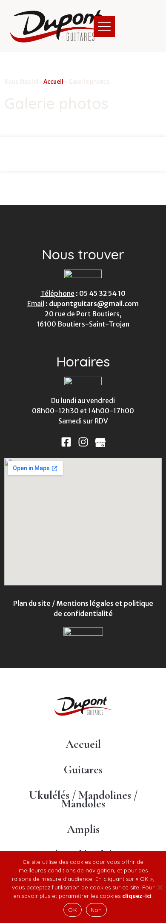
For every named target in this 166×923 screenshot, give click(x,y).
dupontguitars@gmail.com (94, 303)
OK (72, 909)
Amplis (83, 829)
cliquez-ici (137, 896)
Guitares (83, 770)
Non (96, 909)
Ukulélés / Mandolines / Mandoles (83, 799)
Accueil (53, 81)
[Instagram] (83, 442)
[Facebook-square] (66, 442)
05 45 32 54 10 (102, 293)
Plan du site (32, 603)
